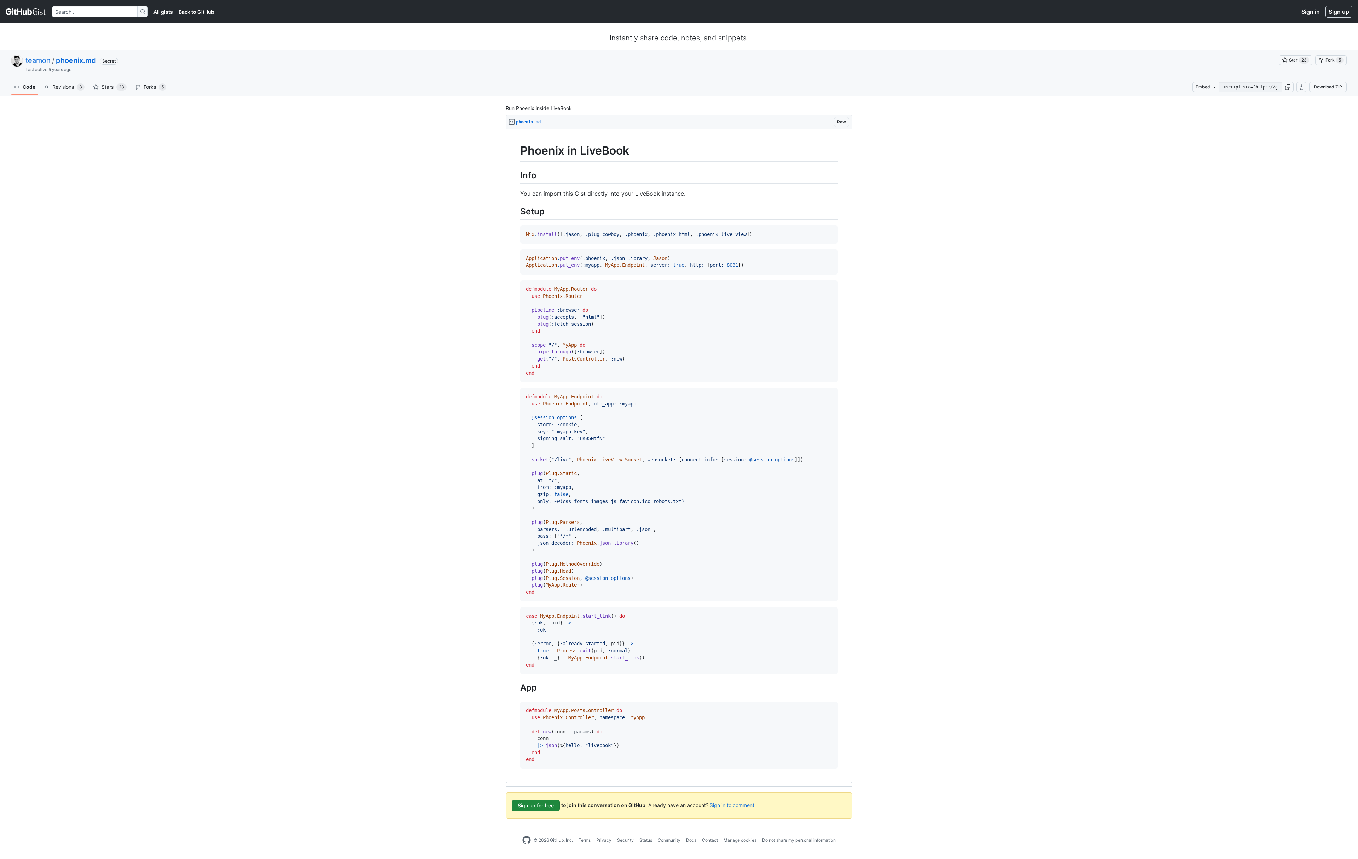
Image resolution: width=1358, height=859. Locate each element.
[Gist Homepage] (26, 11)
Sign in (1310, 11)
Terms (585, 840)
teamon (38, 60)
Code (29, 87)
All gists (163, 12)
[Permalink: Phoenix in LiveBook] (515, 151)
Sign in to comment (732, 805)
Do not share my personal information (799, 840)
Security (625, 840)
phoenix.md (76, 60)
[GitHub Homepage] (526, 840)
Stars (112, 87)
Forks (154, 87)
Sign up (1339, 11)
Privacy (603, 840)
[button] (1288, 87)
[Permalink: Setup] (515, 211)
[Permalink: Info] (515, 175)
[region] (679, 456)
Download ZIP (1328, 87)
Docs (691, 840)
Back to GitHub (196, 12)
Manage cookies (740, 840)
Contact (710, 840)
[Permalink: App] (515, 688)
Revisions (67, 87)
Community (669, 840)
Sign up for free (536, 805)
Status (645, 840)
